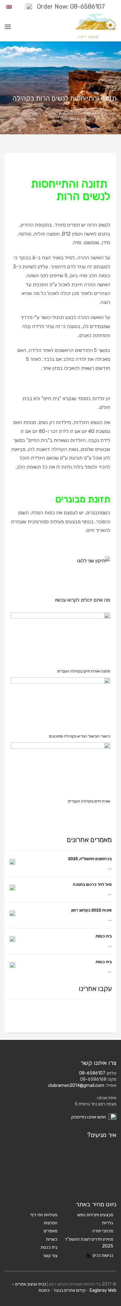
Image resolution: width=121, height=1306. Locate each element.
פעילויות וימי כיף (43, 1214)
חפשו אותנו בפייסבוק (89, 1117)
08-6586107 (92, 1073)
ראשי (112, 113)
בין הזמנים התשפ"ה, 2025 (90, 858)
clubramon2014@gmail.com (76, 1085)
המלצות (50, 1223)
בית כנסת (104, 936)
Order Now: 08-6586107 (71, 6)
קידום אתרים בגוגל (70, 1290)
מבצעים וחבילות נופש (95, 1214)
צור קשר (50, 1255)
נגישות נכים (103, 1255)
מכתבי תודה (102, 1231)
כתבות (44, 1290)
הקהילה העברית (28, 113)
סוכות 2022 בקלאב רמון (91, 910)
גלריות (107, 1223)
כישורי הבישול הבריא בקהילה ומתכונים (79, 736)
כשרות (51, 1239)
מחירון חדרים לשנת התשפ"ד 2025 (89, 1243)
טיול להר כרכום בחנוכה (92, 884)
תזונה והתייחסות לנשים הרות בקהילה (75, 113)
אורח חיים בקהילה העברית (89, 801)
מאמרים (50, 1231)
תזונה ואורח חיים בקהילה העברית (83, 671)
